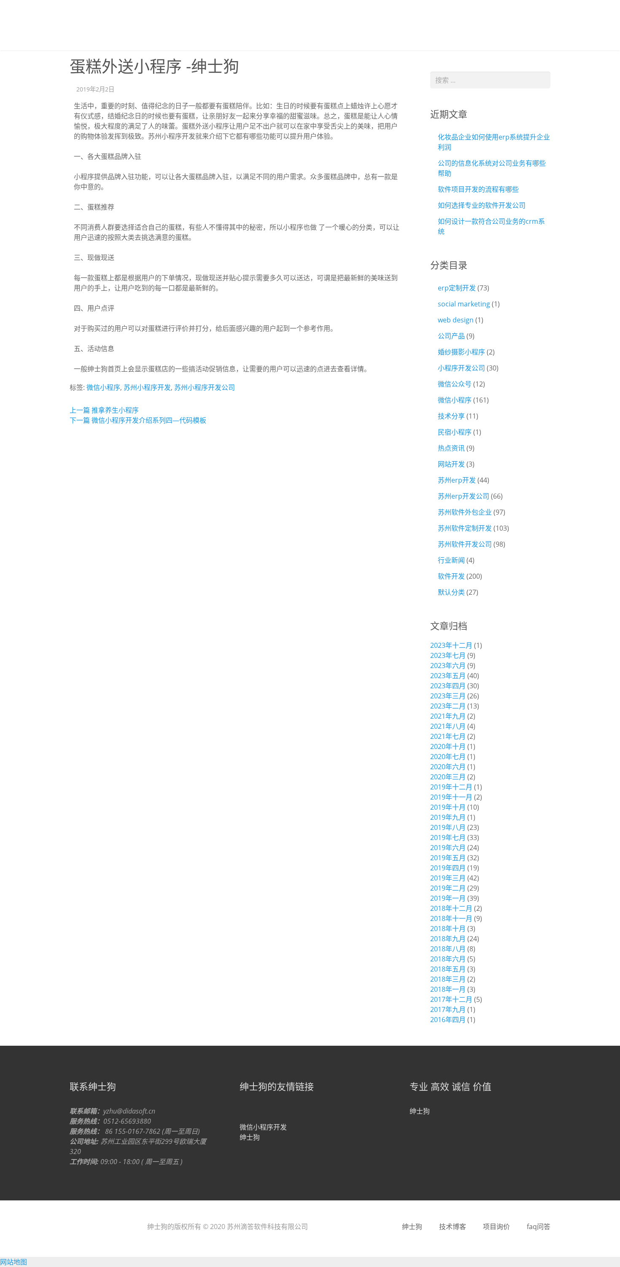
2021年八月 (448, 726)
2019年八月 (448, 827)
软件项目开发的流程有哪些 (478, 189)
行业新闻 (451, 560)
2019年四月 (448, 867)
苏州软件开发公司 (465, 544)
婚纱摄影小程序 (461, 352)
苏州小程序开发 (147, 387)
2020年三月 (448, 776)
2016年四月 (448, 1019)
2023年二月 (448, 706)
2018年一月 (448, 989)
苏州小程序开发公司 (204, 387)
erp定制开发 (457, 288)
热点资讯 (451, 448)
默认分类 (451, 592)
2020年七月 (448, 756)
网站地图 (13, 1262)
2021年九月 (448, 716)
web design (456, 320)
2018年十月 (448, 928)
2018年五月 (448, 969)
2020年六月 (448, 766)
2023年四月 (448, 685)
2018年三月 (448, 979)
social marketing (464, 304)
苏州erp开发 (457, 480)
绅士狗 (95, 25)
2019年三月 (448, 878)
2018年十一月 (451, 918)
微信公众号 (455, 384)
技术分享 (451, 416)
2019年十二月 (451, 787)
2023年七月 (448, 655)
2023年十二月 (451, 645)
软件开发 (451, 576)
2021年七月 (448, 736)
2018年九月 (448, 938)
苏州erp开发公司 (463, 496)
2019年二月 (448, 888)
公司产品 (451, 336)
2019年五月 (448, 857)
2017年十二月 (451, 999)
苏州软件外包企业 (465, 512)
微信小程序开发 (263, 1127)
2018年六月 (448, 959)
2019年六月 (448, 847)
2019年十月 (448, 807)
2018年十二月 (451, 908)
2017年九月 (448, 1009)
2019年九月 (448, 817)
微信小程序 (103, 387)
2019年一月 (448, 898)
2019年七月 (448, 837)
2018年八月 (448, 948)
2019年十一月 (451, 797)
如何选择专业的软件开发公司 (482, 205)
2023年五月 (448, 675)
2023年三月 (448, 696)
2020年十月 (448, 746)
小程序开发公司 (461, 368)
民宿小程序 (455, 432)
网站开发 (451, 464)
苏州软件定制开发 (465, 528)
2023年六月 (448, 665)
